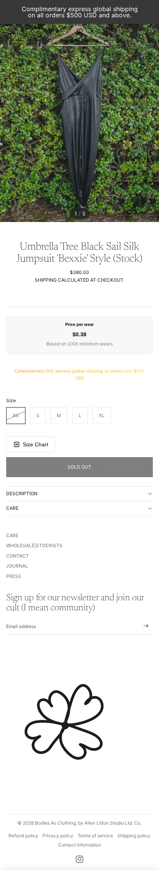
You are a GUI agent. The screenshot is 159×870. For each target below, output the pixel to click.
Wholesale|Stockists (34, 545)
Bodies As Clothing (55, 823)
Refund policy (23, 835)
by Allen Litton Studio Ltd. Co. (110, 823)
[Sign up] (146, 626)
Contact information (79, 845)
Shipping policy (134, 835)
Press (13, 576)
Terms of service (95, 835)
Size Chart (35, 444)
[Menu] (9, 35)
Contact (17, 556)
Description (21, 493)
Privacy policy (57, 835)
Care (12, 508)
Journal (17, 566)
